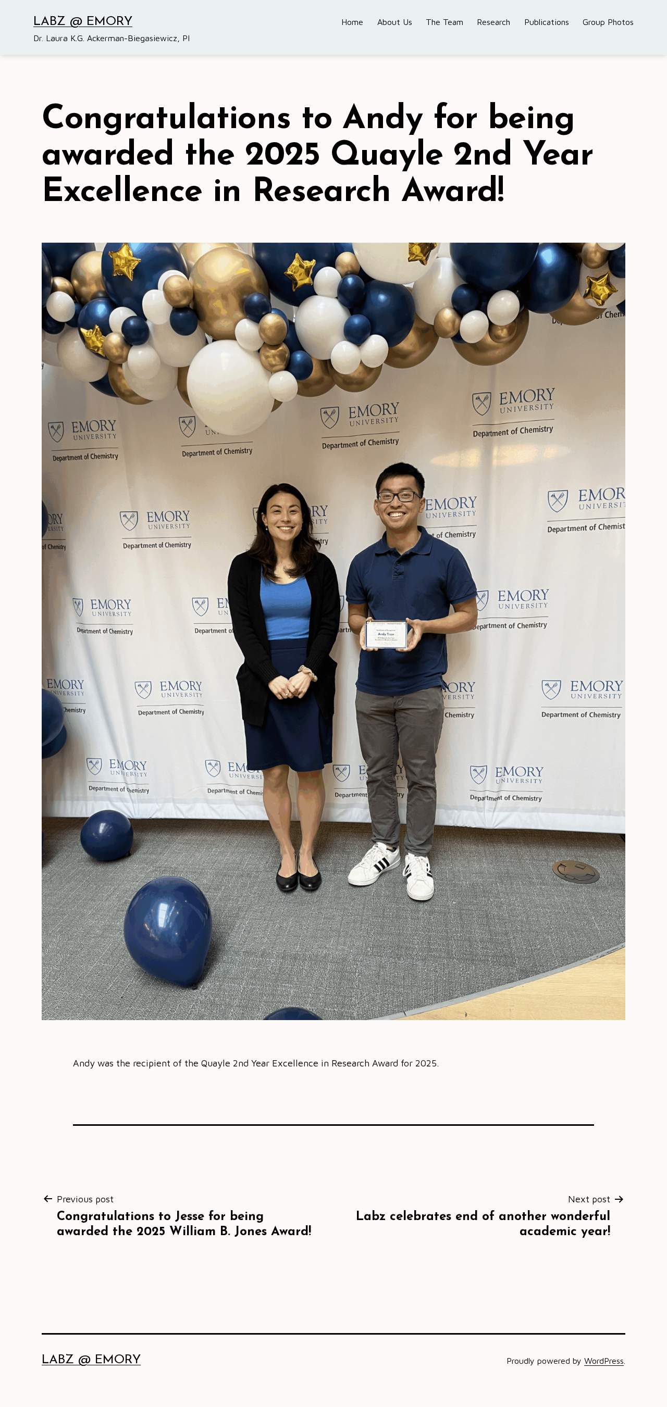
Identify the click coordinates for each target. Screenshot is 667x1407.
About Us (394, 22)
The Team (444, 22)
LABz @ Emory (82, 22)
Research (493, 22)
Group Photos (608, 22)
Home (352, 22)
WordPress (604, 1360)
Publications (546, 22)
